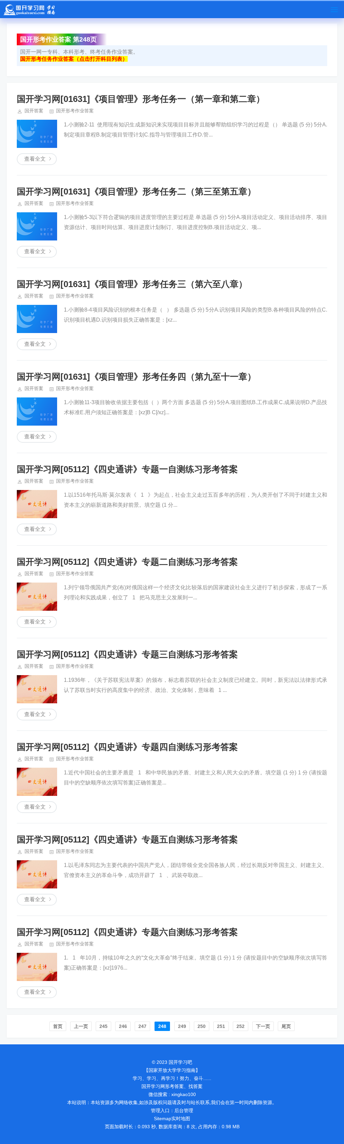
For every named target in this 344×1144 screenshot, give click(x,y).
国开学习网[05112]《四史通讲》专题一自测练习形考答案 (127, 469)
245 (103, 1026)
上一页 (81, 1026)
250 (202, 1026)
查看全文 (35, 159)
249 (182, 1026)
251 (221, 1026)
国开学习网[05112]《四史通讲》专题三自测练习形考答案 (127, 654)
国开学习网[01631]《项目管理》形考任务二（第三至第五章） (136, 191)
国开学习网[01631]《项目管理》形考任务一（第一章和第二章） (141, 99)
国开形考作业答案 (75, 110)
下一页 (263, 1026)
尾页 (286, 1026)
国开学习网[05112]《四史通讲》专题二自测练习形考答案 (127, 562)
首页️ (57, 1026)
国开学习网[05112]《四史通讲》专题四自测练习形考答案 (127, 747)
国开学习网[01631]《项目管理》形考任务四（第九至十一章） (136, 377)
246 (123, 1026)
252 (240, 1026)
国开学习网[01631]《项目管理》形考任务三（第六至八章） (132, 284)
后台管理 (183, 1110)
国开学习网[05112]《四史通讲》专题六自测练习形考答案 (127, 932)
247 (142, 1026)
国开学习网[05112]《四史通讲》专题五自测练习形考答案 (127, 839)
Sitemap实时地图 (172, 1118)
